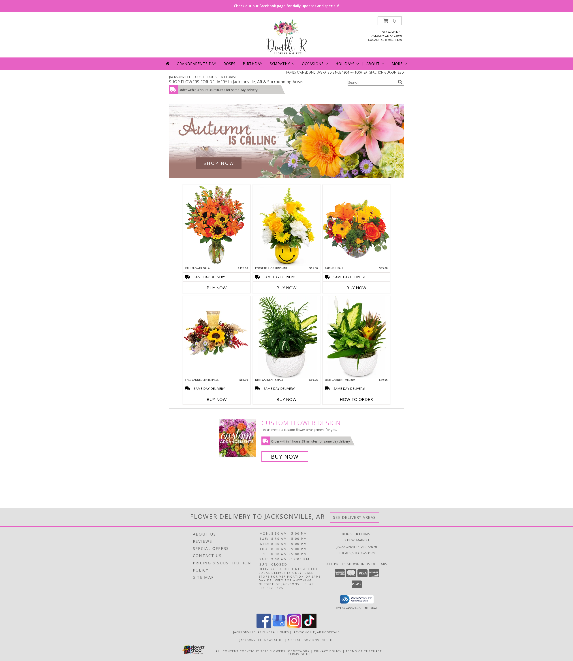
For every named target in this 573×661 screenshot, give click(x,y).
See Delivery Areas (354, 517)
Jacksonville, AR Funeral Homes (261, 632)
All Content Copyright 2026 (242, 651)
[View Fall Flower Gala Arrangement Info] (216, 225)
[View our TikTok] (309, 627)
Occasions (313, 63)
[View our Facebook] (264, 627)
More (397, 63)
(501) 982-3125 (391, 40)
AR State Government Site (310, 640)
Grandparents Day (196, 63)
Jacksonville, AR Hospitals (316, 632)
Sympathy (280, 63)
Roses (229, 63)
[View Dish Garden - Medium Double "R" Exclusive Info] (356, 337)
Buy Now (217, 288)
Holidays (345, 63)
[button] (390, 21)
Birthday (252, 63)
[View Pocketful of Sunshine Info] (286, 225)
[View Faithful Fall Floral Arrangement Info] (356, 225)
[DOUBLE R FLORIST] (286, 37)
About (373, 63)
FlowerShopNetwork (290, 651)
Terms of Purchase (364, 651)
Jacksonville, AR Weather (261, 640)
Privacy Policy (328, 651)
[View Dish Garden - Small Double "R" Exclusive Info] (286, 337)
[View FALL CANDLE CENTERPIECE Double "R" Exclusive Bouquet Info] (216, 337)
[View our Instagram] (294, 627)
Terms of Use (300, 654)
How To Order (356, 399)
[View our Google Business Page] (279, 627)
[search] (400, 82)
